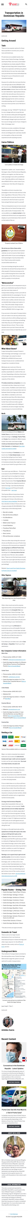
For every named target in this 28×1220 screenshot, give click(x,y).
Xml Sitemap (14, 1214)
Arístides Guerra (8, 1030)
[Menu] (2, 4)
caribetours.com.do (14, 677)
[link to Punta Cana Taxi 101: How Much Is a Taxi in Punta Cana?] (14, 1096)
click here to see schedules (9, 501)
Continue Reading (14, 1082)
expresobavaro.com (14, 709)
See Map (7, 698)
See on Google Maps (14, 666)
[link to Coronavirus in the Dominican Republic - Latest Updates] (14, 1052)
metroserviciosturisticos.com (17, 659)
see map (8, 488)
